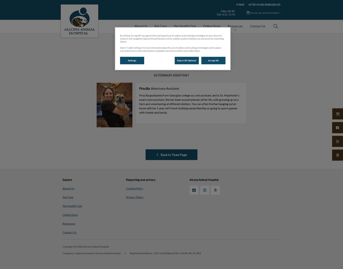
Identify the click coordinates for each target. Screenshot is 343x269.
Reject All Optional (186, 60)
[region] (173, 48)
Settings (132, 60)
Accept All (213, 60)
